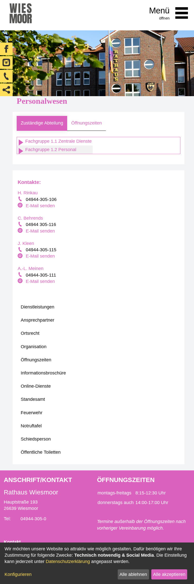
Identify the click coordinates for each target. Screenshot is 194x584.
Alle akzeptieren (169, 574)
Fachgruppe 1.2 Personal (50, 149)
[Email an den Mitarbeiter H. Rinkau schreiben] (21, 206)
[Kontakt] (6, 76)
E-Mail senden (40, 205)
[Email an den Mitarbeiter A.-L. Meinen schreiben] (21, 281)
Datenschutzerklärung (68, 561)
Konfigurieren (18, 574)
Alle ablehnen (133, 574)
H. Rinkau (28, 192)
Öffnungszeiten (86, 123)
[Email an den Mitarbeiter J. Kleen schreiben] (21, 256)
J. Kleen (26, 243)
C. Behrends (30, 218)
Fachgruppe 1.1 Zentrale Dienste (58, 141)
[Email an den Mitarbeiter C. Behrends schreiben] (21, 231)
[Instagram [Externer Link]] (6, 62)
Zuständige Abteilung (42, 123)
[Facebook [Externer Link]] (6, 49)
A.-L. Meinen (30, 268)
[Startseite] (20, 15)
